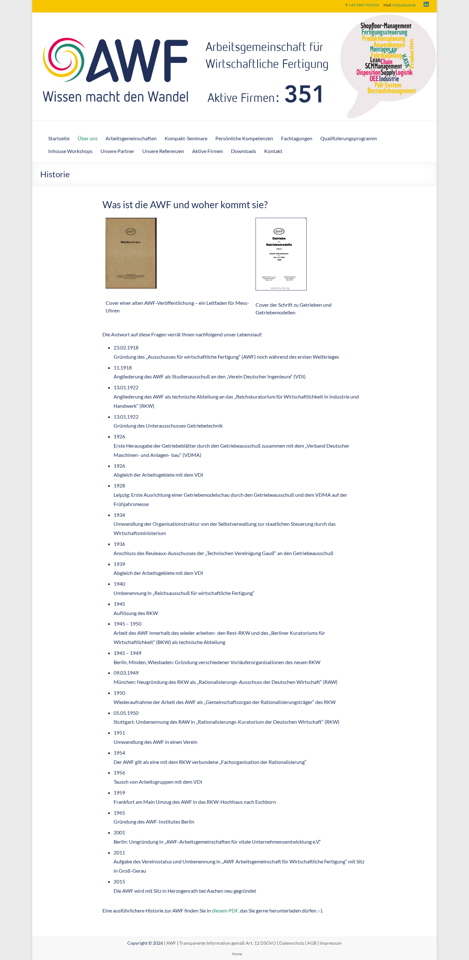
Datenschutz (291, 943)
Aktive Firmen (207, 151)
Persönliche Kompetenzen (244, 138)
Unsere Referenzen (163, 151)
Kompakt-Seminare (186, 138)
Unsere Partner (117, 151)
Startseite (59, 138)
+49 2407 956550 (364, 5)
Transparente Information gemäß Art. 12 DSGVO (227, 943)
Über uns (88, 138)
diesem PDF (225, 910)
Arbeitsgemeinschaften (131, 138)
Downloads (243, 151)
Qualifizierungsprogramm (348, 138)
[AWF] (234, 17)
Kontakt (273, 151)
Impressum (331, 943)
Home (237, 953)
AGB (311, 943)
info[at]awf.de (404, 5)
